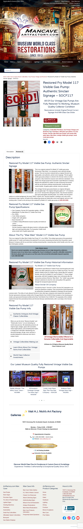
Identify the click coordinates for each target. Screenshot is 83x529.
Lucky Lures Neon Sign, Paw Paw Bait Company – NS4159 (50, 390)
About (56, 1)
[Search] (79, 61)
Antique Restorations (29, 505)
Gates (19, 62)
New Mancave (75, 1)
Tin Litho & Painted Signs (10, 500)
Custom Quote (75, 5)
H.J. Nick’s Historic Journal (31, 492)
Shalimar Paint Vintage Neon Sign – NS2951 (66, 390)
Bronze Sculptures (67, 62)
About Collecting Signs (29, 497)
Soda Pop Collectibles (9, 512)
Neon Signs (6, 494)
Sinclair (50, 133)
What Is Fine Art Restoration (31, 502)
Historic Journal (73, 3)
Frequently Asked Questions (31, 514)
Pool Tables (46, 515)
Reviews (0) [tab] (19, 151)
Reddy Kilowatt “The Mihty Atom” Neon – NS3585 (17, 390)
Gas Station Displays (9, 520)
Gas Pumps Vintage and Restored (38, 76)
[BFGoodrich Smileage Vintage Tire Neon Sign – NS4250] (33, 379)
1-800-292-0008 (67, 494)
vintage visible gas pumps (65, 135)
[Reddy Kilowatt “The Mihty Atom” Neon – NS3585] (17, 379)
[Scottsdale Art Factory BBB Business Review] (68, 509)
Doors (12, 62)
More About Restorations (30, 507)
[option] (21, 99)
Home (6, 62)
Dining (45, 505)
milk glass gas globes (66, 131)
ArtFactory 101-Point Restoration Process (55, 3)
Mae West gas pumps (59, 133)
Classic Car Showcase (29, 495)
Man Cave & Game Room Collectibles (17, 76)
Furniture (56, 62)
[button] (24, 315)
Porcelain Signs (7, 497)
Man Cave (65, 66)
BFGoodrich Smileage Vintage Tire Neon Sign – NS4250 (33, 391)
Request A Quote (52, 126)
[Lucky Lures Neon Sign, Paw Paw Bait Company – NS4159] (50, 379)
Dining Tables (47, 62)
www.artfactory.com (45, 439)
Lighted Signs (7, 502)
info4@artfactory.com (68, 495)
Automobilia (6, 510)
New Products (65, 1)
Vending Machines (8, 505)
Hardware (27, 62)
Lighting (36, 62)
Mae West (53, 135)
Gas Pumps (6, 492)
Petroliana (55, 131)
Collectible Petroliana (56, 129)
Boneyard (6, 517)
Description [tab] (10, 151)
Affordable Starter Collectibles (11, 515)
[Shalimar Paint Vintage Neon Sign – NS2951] (66, 379)
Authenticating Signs (29, 500)
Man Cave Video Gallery (30, 490)
